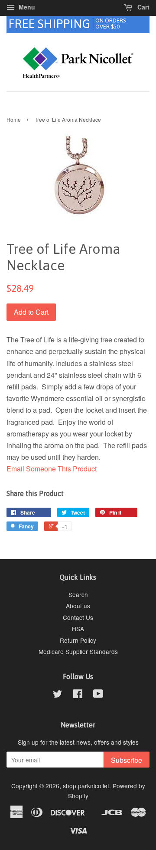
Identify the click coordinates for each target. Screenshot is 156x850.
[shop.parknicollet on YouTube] (98, 695)
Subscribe (126, 760)
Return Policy (78, 640)
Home (13, 119)
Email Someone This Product (51, 469)
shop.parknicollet (86, 785)
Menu (26, 7)
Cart (143, 7)
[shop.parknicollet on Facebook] (78, 695)
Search (78, 594)
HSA (78, 628)
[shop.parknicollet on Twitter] (57, 695)
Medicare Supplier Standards (78, 651)
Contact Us (78, 617)
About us (78, 605)
